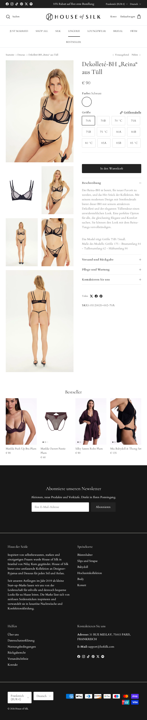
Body (80, 579)
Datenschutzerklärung (21, 640)
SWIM (133, 31)
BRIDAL (118, 31)
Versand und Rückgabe (98, 259)
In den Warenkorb (111, 168)
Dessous (21, 54)
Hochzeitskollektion (89, 573)
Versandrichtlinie (18, 659)
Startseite (10, 54)
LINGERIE (74, 31)
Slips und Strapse (87, 561)
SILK (58, 31)
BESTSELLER (73, 42)
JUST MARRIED (19, 31)
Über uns (13, 634)
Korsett (81, 585)
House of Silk (21, 708)
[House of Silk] (73, 17)
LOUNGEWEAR (96, 31)
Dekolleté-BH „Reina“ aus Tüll (43, 54)
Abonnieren (103, 507)
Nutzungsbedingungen (22, 647)
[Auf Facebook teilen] (96, 296)
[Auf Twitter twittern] (91, 296)
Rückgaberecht (17, 652)
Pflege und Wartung (96, 269)
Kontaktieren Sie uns (96, 279)
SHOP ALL (42, 31)
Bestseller (73, 392)
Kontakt (13, 665)
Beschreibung (91, 183)
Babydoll (82, 567)
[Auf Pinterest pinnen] (101, 296)
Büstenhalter (84, 555)
